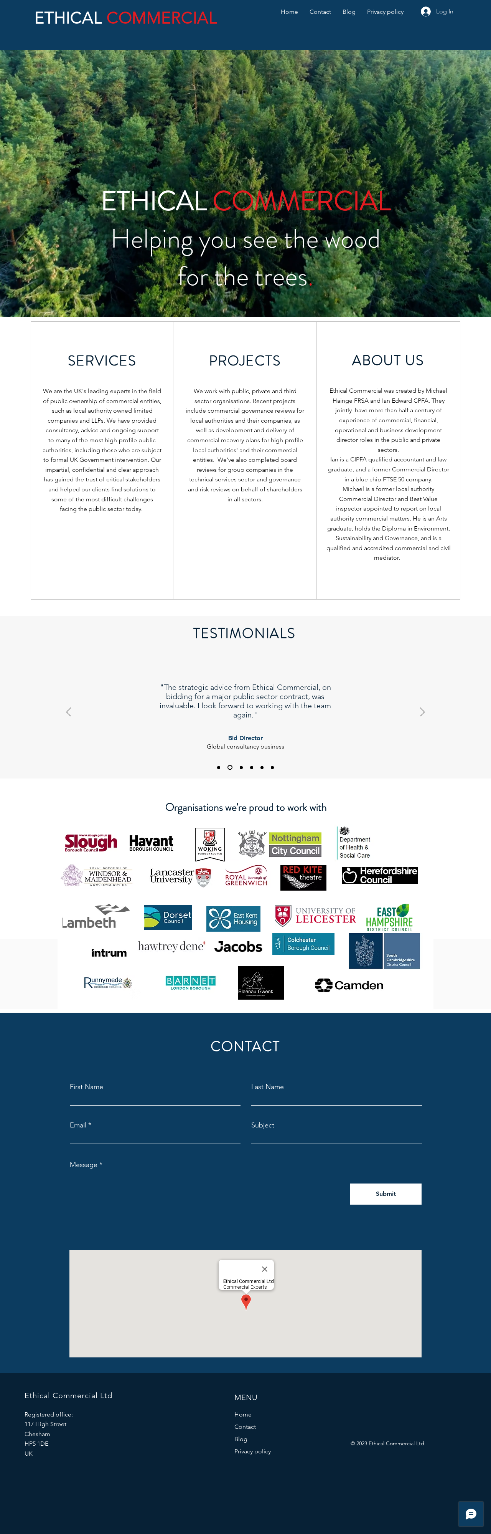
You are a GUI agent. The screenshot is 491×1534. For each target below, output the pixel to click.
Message (83, 1164)
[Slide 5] (251, 767)
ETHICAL (71, 18)
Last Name (267, 1086)
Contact (245, 1426)
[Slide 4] (229, 767)
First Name (86, 1086)
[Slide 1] (241, 767)
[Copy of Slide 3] (272, 767)
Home (243, 1414)
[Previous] (68, 712)
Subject (262, 1125)
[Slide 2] (218, 767)
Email (78, 1125)
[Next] (422, 712)
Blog (240, 1439)
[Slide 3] (262, 767)
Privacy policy (252, 1451)
